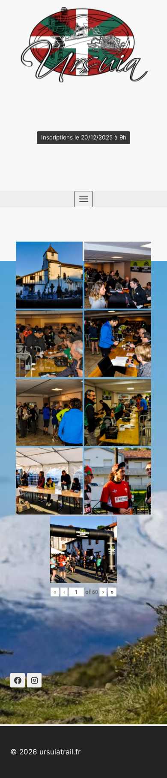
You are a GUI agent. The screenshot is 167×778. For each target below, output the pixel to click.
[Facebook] (17, 680)
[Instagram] (34, 680)
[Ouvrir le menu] (83, 199)
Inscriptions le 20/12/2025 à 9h (83, 137)
